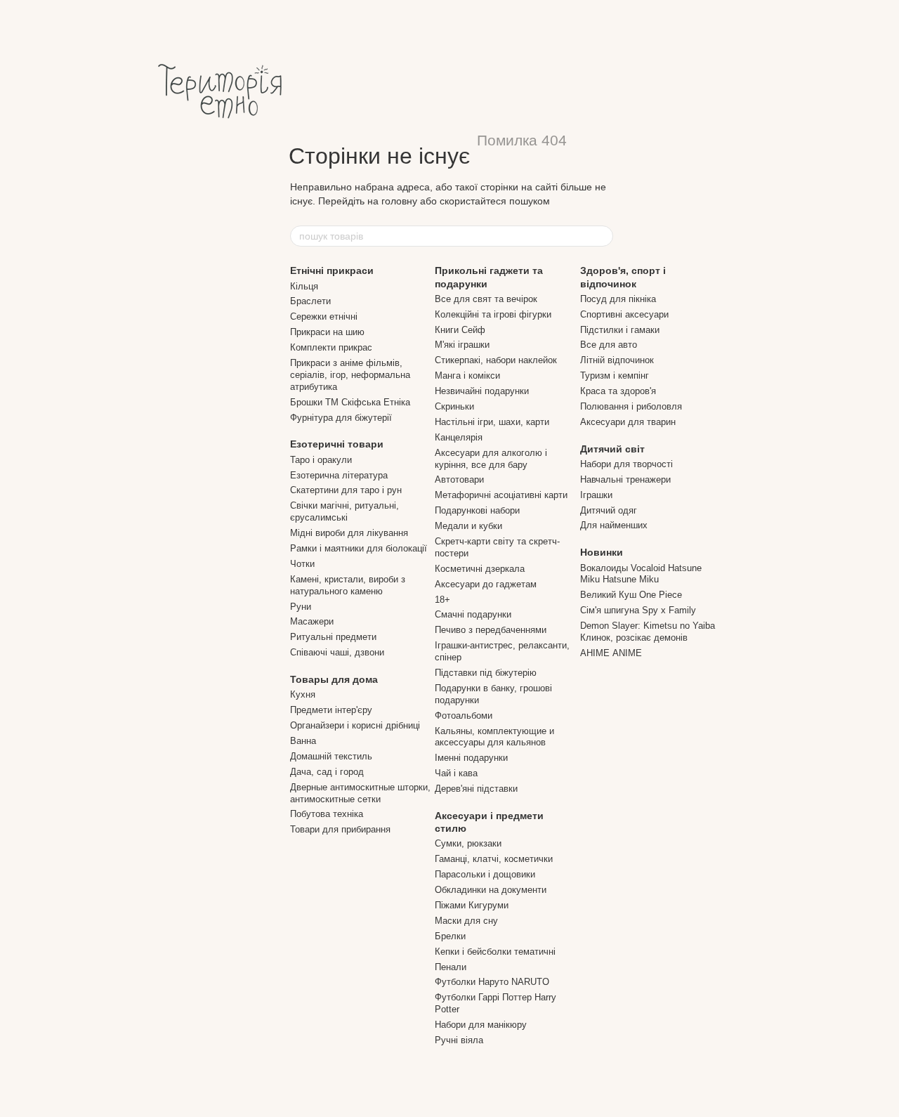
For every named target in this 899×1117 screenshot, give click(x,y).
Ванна (303, 741)
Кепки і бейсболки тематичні (495, 951)
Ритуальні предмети (333, 637)
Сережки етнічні (323, 316)
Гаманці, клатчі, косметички (494, 859)
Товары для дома (334, 679)
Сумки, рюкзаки (468, 843)
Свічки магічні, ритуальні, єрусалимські (344, 511)
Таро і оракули (321, 460)
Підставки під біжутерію (486, 672)
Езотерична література (339, 475)
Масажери (312, 621)
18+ (442, 599)
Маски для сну (466, 920)
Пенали (450, 967)
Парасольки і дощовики (485, 874)
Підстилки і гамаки (620, 330)
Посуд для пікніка (618, 299)
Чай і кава (456, 773)
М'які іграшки (462, 344)
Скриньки (454, 406)
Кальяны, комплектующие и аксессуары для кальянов (494, 737)
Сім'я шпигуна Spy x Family (638, 610)
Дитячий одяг (608, 510)
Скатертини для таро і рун (346, 490)
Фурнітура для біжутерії (341, 417)
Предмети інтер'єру (331, 710)
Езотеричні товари (336, 444)
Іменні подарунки (471, 757)
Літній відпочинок (617, 360)
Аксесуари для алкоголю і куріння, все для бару (491, 459)
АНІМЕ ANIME (611, 653)
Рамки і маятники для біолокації (358, 548)
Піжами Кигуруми (471, 905)
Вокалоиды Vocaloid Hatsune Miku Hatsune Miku (641, 574)
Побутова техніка (326, 814)
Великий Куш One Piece (631, 594)
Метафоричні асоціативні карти (501, 495)
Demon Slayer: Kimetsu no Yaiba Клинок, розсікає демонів (647, 631)
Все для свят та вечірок (486, 299)
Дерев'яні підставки (476, 788)
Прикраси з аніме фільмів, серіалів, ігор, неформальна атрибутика (350, 375)
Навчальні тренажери (625, 479)
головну (399, 201)
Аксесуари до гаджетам (486, 584)
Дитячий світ (612, 449)
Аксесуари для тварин (628, 422)
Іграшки (596, 495)
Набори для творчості (626, 464)
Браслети (310, 301)
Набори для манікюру (481, 1024)
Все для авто (608, 344)
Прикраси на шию (327, 332)
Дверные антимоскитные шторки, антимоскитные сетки (360, 793)
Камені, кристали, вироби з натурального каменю (347, 585)
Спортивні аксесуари (624, 314)
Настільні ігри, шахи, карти (492, 422)
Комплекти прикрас (331, 347)
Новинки (601, 552)
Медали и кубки (468, 526)
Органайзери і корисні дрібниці (355, 725)
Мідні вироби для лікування (349, 533)
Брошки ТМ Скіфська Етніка (350, 402)
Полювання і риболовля (631, 406)
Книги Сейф (460, 330)
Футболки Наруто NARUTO (492, 981)
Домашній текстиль (331, 756)
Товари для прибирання (340, 829)
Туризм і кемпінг (614, 375)
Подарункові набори (477, 510)
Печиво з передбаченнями (490, 630)
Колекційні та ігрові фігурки (493, 314)
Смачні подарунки (473, 614)
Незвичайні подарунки (482, 391)
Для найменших (614, 525)
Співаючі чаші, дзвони (337, 652)
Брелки (450, 936)
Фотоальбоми (463, 715)
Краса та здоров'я (618, 391)
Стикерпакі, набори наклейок (496, 360)
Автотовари (459, 479)
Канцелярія (459, 437)
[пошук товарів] (602, 236)
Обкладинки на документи (490, 889)
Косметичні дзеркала (480, 568)
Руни (300, 606)
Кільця (304, 286)
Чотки (302, 563)
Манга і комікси (467, 375)
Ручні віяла (459, 1040)
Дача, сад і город (327, 771)
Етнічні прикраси (332, 270)
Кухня (302, 694)
